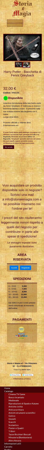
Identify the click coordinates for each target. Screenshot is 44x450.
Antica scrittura (16, 409)
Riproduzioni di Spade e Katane (24, 403)
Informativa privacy (22, 379)
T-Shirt (12, 431)
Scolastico (14, 425)
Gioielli (12, 419)
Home (7, 388)
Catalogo (8, 391)
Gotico (12, 415)
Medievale (14, 400)
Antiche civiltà (16, 406)
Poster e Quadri (16, 428)
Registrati (25, 268)
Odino (30, 137)
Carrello (8, 446)
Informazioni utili (12, 443)
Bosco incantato (16, 397)
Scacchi (12, 422)
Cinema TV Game (17, 394)
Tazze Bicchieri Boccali (20, 434)
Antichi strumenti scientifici (22, 412)
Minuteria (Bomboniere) (20, 437)
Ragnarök (6, 139)
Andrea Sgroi (26, 369)
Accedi (14, 268)
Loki (34, 134)
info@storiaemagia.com (22, 199)
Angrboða (6, 137)
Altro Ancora (15, 440)
